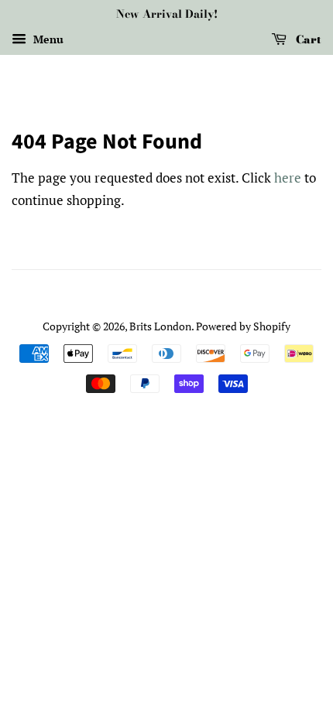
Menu (47, 39)
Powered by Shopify (243, 326)
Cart (307, 39)
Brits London (160, 326)
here (287, 177)
